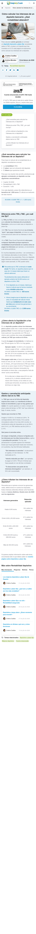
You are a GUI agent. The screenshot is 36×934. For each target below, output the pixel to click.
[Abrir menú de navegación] (2, 3)
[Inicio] (15, 3)
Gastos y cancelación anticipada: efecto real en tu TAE (17, 138)
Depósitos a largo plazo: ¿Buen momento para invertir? (17, 613)
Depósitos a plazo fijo (27, 637)
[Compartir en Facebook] (6, 70)
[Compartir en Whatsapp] (2, 70)
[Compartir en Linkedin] (14, 70)
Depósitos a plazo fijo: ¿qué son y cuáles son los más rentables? (17, 590)
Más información (6, 570)
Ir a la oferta (18, 107)
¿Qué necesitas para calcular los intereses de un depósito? (16, 120)
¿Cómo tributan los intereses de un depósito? (17, 144)
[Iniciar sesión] (34, 3)
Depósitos (8, 8)
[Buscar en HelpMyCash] (29, 3)
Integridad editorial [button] (12, 76)
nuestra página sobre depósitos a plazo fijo (17, 558)
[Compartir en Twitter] (10, 70)
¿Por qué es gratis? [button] (25, 76)
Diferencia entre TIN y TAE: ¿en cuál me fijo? (18, 126)
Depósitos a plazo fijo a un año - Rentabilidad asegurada (14, 601)
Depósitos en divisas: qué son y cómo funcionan (16, 625)
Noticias (24, 570)
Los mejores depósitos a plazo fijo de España (16, 578)
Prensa (31, 570)
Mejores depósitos (8, 641)
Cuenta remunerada (22, 641)
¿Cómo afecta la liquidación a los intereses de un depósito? (17, 132)
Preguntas (17, 570)
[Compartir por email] (17, 70)
